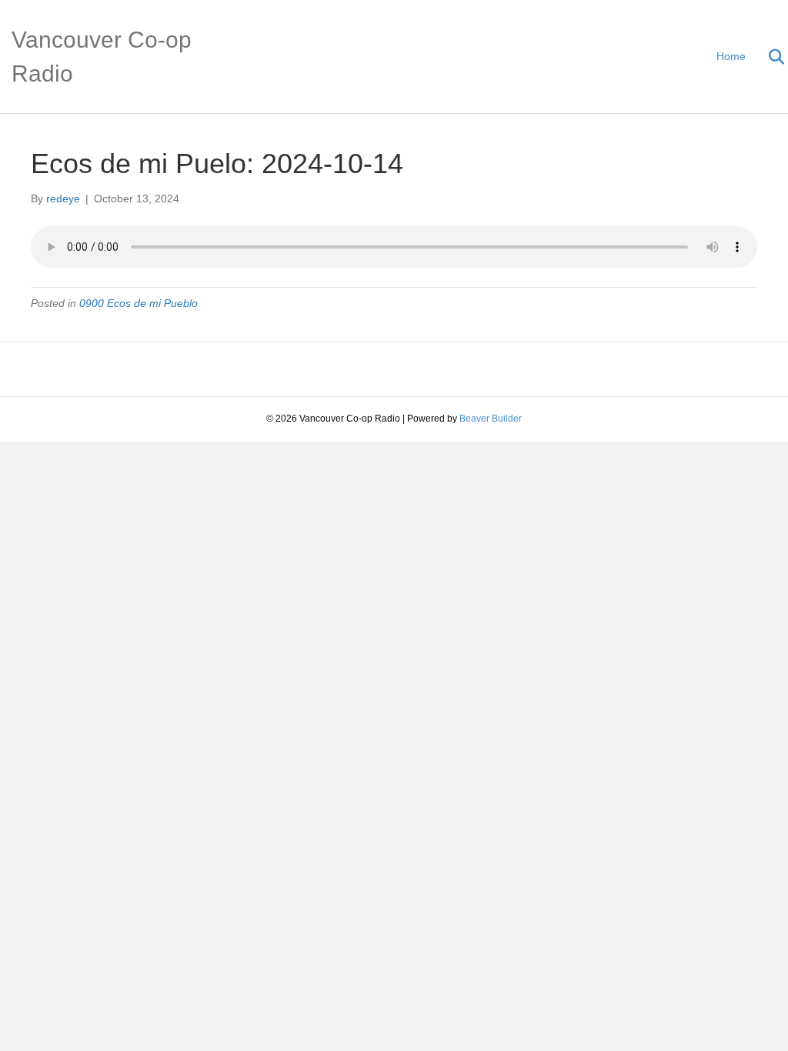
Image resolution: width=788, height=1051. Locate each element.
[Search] (766, 57)
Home (731, 56)
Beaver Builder (490, 418)
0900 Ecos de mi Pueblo (138, 303)
